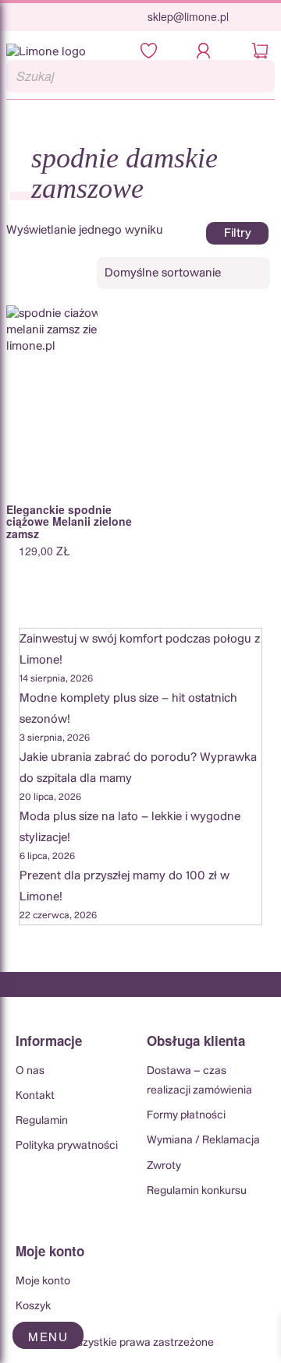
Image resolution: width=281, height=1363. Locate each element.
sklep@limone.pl (188, 16)
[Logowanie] (208, 52)
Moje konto (43, 1281)
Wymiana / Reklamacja (203, 1140)
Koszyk (33, 1306)
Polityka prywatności (67, 1145)
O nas (30, 1070)
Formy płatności (186, 1115)
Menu (48, 1336)
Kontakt (35, 1095)
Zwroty (164, 1165)
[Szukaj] (258, 76)
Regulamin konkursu (197, 1190)
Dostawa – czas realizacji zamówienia (199, 1080)
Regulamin (42, 1120)
